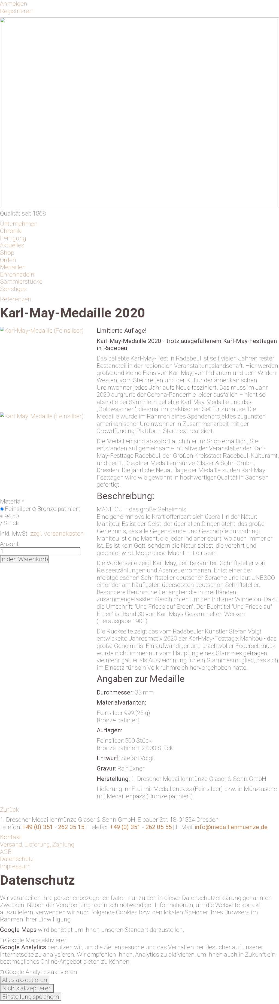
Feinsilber (18, 508)
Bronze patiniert (58, 508)
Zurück (9, 809)
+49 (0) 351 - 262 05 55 (141, 826)
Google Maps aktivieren (36, 940)
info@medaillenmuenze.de (231, 826)
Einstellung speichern (30, 996)
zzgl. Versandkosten (57, 533)
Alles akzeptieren (24, 979)
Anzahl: (9, 543)
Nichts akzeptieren (27, 988)
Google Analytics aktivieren (41, 971)
